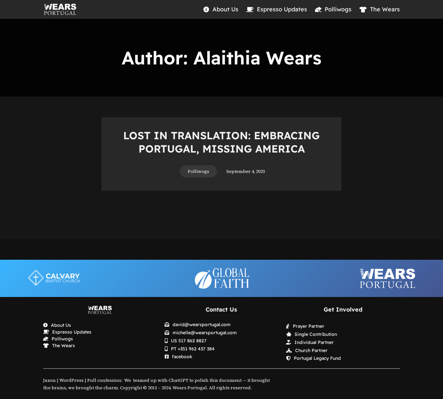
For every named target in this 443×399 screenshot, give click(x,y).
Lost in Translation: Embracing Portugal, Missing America (221, 142)
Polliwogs (198, 171)
